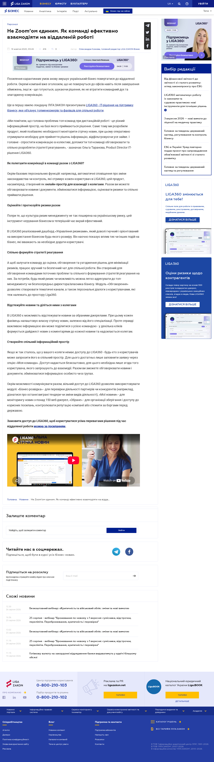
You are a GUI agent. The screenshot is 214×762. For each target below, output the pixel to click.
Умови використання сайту (16, 744)
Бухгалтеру (79, 3)
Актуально (91, 11)
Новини (28, 11)
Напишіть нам (102, 735)
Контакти (99, 744)
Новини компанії (57, 730)
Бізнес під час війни (120, 11)
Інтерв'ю (62, 11)
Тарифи (120, 695)
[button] (5, 4)
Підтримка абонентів (105, 730)
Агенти (6, 730)
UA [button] (169, 3)
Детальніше (182, 701)
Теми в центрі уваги (58, 744)
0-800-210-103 (51, 685)
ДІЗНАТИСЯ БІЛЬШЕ (182, 219)
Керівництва (55, 735)
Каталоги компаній (58, 739)
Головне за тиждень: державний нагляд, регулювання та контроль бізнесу (185, 134)
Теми (206, 11)
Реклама (7, 749)
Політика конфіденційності (16, 739)
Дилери (6, 735)
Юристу (61, 3)
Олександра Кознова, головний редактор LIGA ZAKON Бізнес (109, 49)
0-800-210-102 (51, 697)
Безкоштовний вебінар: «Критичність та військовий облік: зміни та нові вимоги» (79, 608)
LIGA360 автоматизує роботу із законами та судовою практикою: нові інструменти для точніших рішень (185, 102)
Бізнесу (45, 3)
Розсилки (99, 739)
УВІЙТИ (121, 530)
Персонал (12, 24)
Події (76, 11)
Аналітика (45, 11)
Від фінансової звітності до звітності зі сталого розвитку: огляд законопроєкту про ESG (183, 82)
